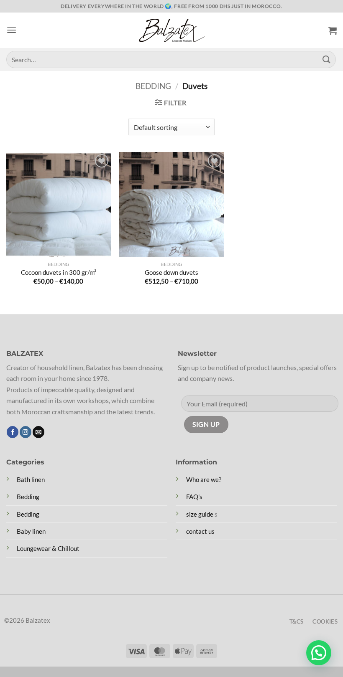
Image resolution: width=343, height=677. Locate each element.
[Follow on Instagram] (25, 432)
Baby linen (31, 531)
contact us (200, 531)
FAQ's (194, 496)
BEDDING (153, 86)
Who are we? (203, 479)
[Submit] (326, 59)
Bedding (28, 496)
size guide (199, 514)
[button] (11, 30)
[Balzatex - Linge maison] (171, 30)
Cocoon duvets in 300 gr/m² (58, 272)
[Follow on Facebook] (12, 432)
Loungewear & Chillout (48, 548)
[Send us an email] (38, 432)
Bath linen (31, 479)
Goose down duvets (171, 272)
